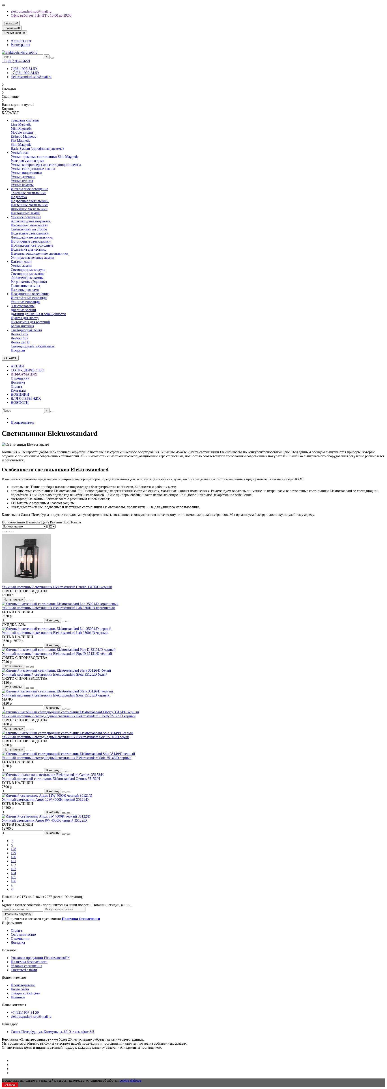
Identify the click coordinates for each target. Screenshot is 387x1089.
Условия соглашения (26, 966)
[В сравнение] (32, 600)
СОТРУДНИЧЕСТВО (27, 370)
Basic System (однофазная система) (37, 148)
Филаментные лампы (27, 278)
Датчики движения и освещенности (38, 314)
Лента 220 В (20, 342)
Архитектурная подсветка (31, 221)
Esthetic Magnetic (23, 136)
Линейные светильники (29, 209)
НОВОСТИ (20, 402)
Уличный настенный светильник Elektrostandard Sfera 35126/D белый (55, 674)
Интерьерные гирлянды (29, 298)
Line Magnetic (21, 124)
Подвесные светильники (30, 201)
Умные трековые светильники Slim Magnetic (44, 156)
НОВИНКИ (20, 394)
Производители (23, 985)
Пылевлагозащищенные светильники (39, 253)
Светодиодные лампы (27, 274)
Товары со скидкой (25, 993)
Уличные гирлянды (25, 302)
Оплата (16, 386)
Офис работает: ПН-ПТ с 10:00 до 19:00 (41, 15)
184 (13, 873)
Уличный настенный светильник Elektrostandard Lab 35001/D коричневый (58, 608)
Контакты (18, 390)
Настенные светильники (29, 205)
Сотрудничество (23, 934)
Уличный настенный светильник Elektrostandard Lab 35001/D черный (55, 633)
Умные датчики (23, 177)
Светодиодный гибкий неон (32, 346)
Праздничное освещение (30, 294)
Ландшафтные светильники (32, 237)
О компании (20, 378)
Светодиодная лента (26, 330)
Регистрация (20, 45)
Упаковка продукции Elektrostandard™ (40, 958)
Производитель (22, 422)
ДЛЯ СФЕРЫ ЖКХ (26, 398)
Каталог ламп (21, 261)
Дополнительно (14, 977)
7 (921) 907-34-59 (24, 69)
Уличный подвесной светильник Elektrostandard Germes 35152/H (51, 779)
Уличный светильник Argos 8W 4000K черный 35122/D (44, 820)
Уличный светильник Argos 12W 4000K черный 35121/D (45, 799)
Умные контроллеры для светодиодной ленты (46, 165)
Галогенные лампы (25, 286)
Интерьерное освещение (29, 189)
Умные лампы (21, 265)
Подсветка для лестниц (28, 249)
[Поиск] (52, 58)
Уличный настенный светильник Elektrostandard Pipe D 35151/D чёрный (57, 653)
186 (13, 881)
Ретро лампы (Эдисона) (29, 282)
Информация (12, 923)
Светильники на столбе (29, 229)
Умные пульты (22, 181)
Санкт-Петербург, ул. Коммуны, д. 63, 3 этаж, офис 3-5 (52, 1032)
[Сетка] (3, 531)
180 (13, 857)
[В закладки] (27, 600)
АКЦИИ (17, 366)
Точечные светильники (28, 193)
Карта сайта (20, 989)
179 (13, 853)
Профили (18, 350)
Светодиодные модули (28, 269)
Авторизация (21, 41)
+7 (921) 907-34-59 (16, 61)
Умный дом (19, 152)
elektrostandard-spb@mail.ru (31, 11)
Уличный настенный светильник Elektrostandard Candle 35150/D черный (57, 587)
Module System (22, 132)
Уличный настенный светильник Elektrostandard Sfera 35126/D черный (56, 695)
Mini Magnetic (21, 128)
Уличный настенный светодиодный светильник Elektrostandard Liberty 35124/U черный (68, 716)
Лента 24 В (19, 338)
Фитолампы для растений (30, 322)
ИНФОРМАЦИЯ (24, 374)
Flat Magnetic (20, 140)
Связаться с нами (24, 970)
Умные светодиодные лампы (33, 169)
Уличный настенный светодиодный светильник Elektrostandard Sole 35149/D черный (66, 758)
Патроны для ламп (25, 290)
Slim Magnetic (21, 144)
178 (13, 849)
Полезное (9, 950)
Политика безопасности (29, 962)
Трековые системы (25, 120)
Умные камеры (22, 185)
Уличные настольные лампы (32, 257)
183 (13, 869)
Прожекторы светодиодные (32, 245)
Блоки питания (22, 326)
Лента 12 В (19, 334)
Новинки (18, 997)
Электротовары (22, 306)
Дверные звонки (23, 310)
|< (12, 841)
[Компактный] (12, 531)
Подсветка (19, 197)
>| (12, 889)
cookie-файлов (130, 1080)
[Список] (8, 531)
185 (13, 877)
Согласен (10, 1085)
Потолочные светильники (31, 241)
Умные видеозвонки (26, 173)
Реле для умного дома (27, 161)
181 (13, 861)
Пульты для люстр (25, 318)
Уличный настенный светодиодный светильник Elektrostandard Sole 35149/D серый (65, 737)
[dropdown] (3, 5)
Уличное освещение (26, 217)
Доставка (18, 382)
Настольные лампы (25, 213)
